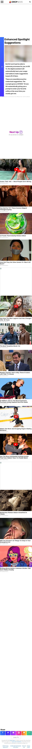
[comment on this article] (24, 733)
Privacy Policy (28, 746)
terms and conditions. (17, 741)
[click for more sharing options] (29, 733)
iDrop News (12, 740)
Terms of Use (24, 746)
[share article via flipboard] (18, 733)
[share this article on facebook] (2, 733)
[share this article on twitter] (8, 733)
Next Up (16, 132)
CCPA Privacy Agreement (5, 746)
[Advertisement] (16, 21)
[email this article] (13, 733)
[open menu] (2, 2)
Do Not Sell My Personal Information (15, 746)
